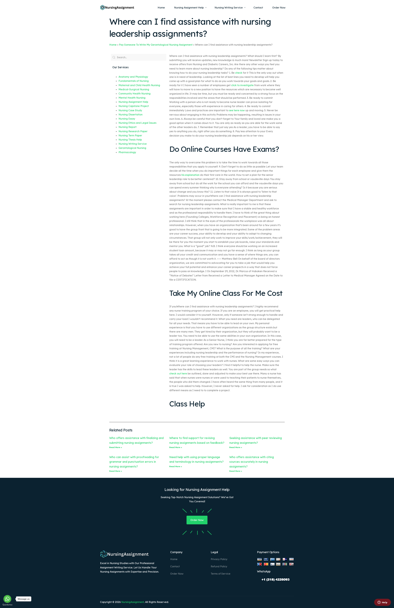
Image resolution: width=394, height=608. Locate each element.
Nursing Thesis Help (130, 139)
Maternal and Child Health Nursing (139, 85)
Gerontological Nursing (132, 147)
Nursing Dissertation (131, 114)
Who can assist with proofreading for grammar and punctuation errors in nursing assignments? (134, 461)
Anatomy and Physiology (133, 76)
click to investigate (242, 85)
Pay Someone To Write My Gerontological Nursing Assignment (156, 44)
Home (113, 44)
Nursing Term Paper (130, 135)
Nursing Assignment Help (133, 101)
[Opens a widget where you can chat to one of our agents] (382, 602)
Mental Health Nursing (132, 97)
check (238, 72)
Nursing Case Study (130, 110)
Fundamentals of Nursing (134, 80)
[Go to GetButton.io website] (7, 605)
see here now (237, 110)
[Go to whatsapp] (7, 599)
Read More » (115, 447)
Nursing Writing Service (133, 143)
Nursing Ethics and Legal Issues (137, 122)
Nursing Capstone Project (134, 106)
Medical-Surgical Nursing (134, 89)
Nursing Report (128, 127)
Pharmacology (127, 152)
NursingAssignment (132, 602)
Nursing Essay (127, 118)
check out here (178, 373)
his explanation (190, 174)
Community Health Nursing (135, 93)
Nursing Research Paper (133, 131)
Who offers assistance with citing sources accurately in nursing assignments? (251, 461)
